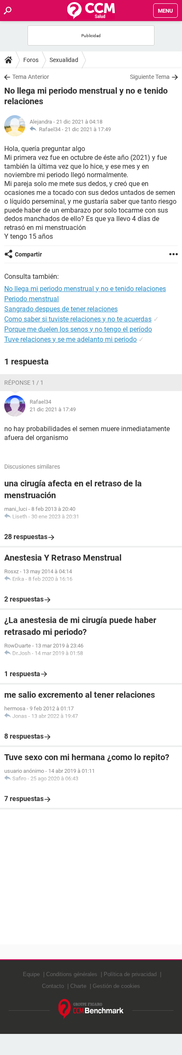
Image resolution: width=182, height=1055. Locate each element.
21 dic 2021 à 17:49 (88, 129)
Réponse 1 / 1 (24, 382)
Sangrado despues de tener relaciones (61, 309)
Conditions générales (71, 974)
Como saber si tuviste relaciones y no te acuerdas (78, 319)
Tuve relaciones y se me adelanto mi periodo (70, 339)
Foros (31, 60)
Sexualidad (64, 60)
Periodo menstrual (31, 299)
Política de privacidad (130, 974)
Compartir (28, 254)
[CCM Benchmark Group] (91, 1009)
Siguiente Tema (150, 76)
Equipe (31, 974)
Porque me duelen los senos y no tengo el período (78, 329)
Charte (78, 986)
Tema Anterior (30, 76)
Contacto (53, 986)
